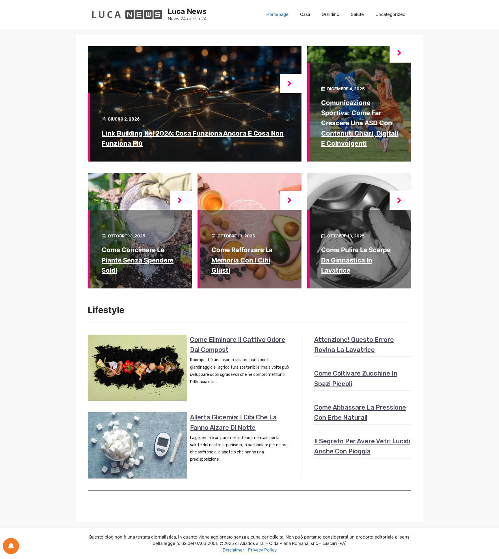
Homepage (277, 14)
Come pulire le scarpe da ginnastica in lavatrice (356, 260)
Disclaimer (233, 550)
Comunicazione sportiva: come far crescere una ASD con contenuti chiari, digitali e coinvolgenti (359, 123)
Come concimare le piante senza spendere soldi (138, 260)
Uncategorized (390, 14)
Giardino (330, 14)
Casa (305, 14)
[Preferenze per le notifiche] (11, 546)
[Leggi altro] (290, 83)
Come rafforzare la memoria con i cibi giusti (242, 260)
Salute (357, 14)
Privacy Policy (262, 550)
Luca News (187, 11)
